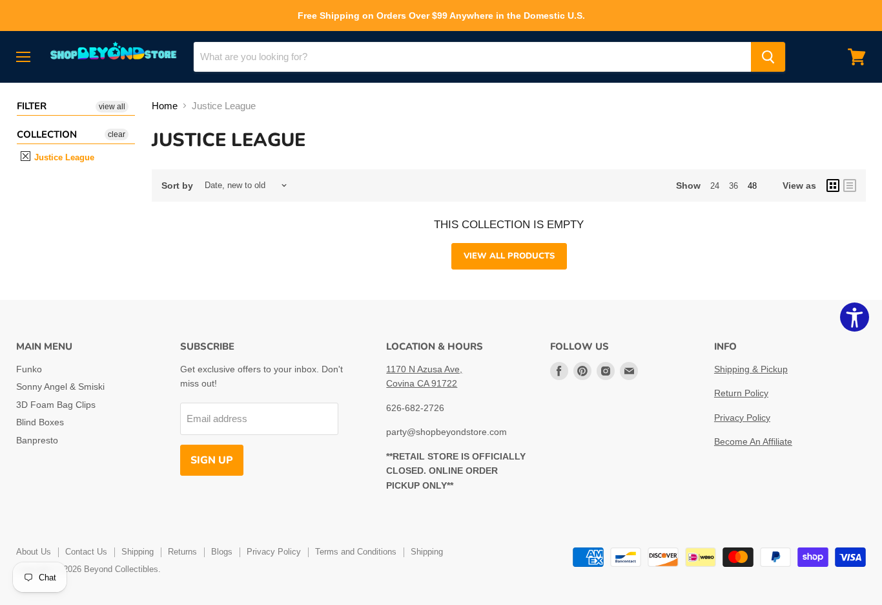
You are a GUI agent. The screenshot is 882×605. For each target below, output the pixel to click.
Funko (29, 369)
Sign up (211, 460)
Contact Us (86, 552)
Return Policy (741, 393)
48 (752, 186)
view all (112, 106)
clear (116, 134)
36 (733, 186)
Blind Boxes (40, 422)
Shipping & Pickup (751, 369)
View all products (509, 256)
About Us (33, 552)
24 (714, 186)
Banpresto (37, 440)
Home (165, 105)
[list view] (849, 185)
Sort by (177, 185)
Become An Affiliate (753, 441)
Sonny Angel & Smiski (60, 386)
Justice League (63, 157)
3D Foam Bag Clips (56, 404)
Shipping (137, 552)
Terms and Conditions (355, 552)
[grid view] (832, 185)
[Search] (768, 57)
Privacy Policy (742, 417)
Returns (182, 552)
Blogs (221, 552)
